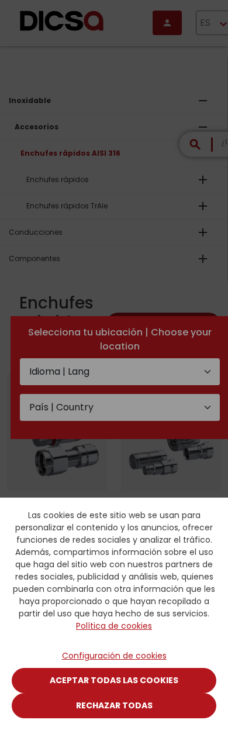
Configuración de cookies (114, 656)
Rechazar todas (114, 705)
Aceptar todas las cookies (114, 680)
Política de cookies (114, 626)
